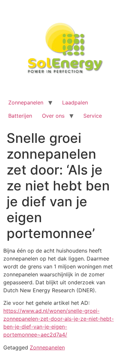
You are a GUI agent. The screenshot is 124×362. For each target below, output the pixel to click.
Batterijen (20, 115)
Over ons (53, 115)
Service (92, 115)
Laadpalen (75, 102)
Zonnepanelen (25, 102)
